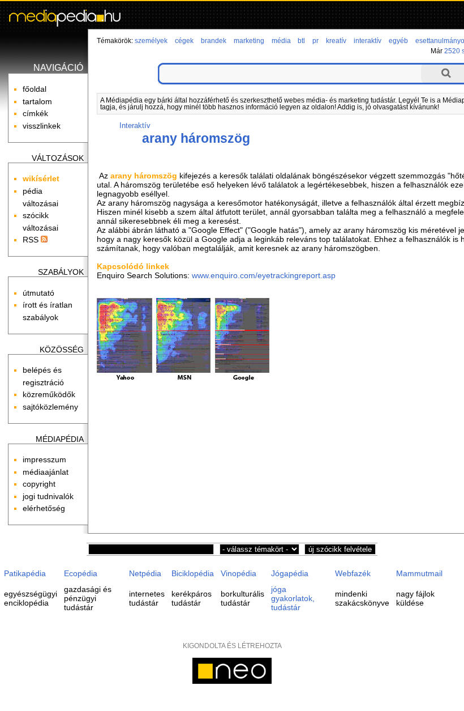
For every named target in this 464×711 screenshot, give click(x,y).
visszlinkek (42, 125)
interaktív (367, 40)
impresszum (44, 459)
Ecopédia (80, 573)
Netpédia (145, 573)
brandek (213, 40)
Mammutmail (419, 573)
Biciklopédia (192, 573)
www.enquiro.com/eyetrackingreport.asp (264, 275)
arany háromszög (196, 138)
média (281, 40)
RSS (32, 239)
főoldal (34, 88)
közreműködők (49, 394)
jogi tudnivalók (48, 496)
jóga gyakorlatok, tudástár (293, 598)
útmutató (38, 292)
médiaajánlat (45, 471)
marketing (249, 40)
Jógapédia (289, 573)
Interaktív (135, 125)
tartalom (37, 101)
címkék (35, 113)
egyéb (398, 40)
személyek (151, 40)
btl (301, 40)
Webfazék (353, 573)
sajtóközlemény (50, 406)
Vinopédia (238, 573)
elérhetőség (44, 508)
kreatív (336, 40)
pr (315, 40)
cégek (184, 40)
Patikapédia (25, 573)
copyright (39, 483)
